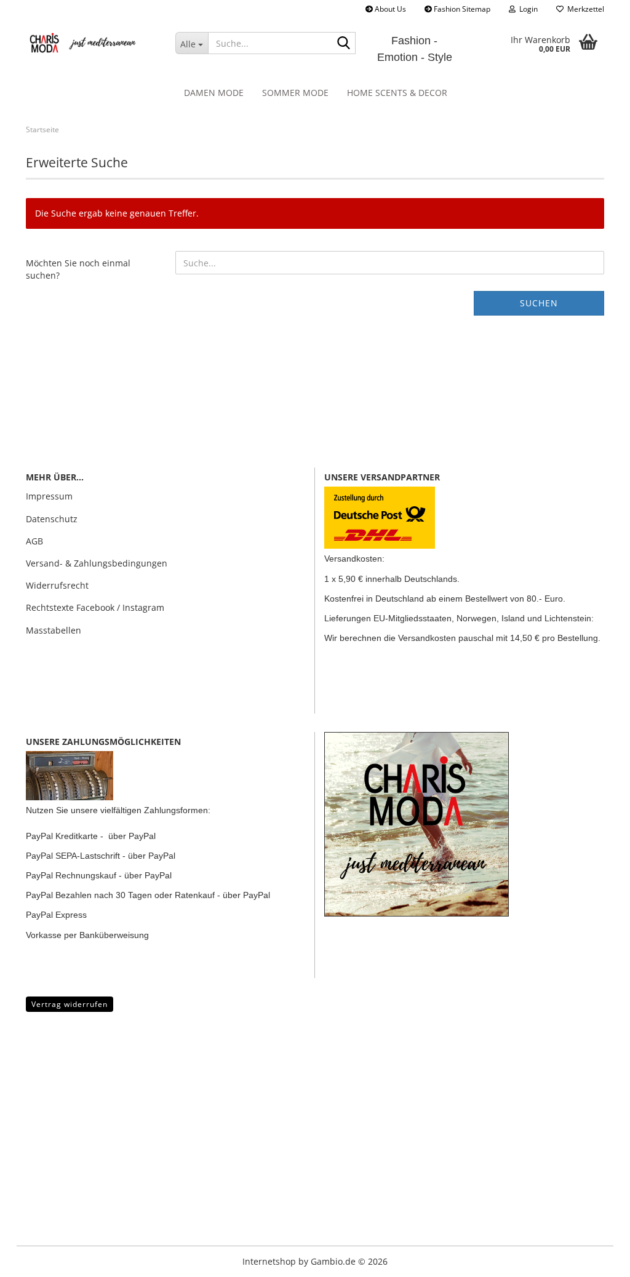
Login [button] (527, 9)
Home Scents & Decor (397, 92)
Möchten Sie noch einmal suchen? (78, 269)
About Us (389, 9)
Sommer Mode (295, 92)
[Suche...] (344, 44)
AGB (34, 541)
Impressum (49, 496)
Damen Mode (214, 92)
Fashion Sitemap (461, 9)
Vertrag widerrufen (69, 1004)
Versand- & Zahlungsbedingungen (96, 563)
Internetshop (269, 1261)
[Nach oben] (33, 1258)
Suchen (539, 303)
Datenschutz (52, 519)
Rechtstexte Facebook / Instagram (95, 607)
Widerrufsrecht (57, 585)
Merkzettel (584, 9)
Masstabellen (53, 630)
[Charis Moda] (91, 43)
